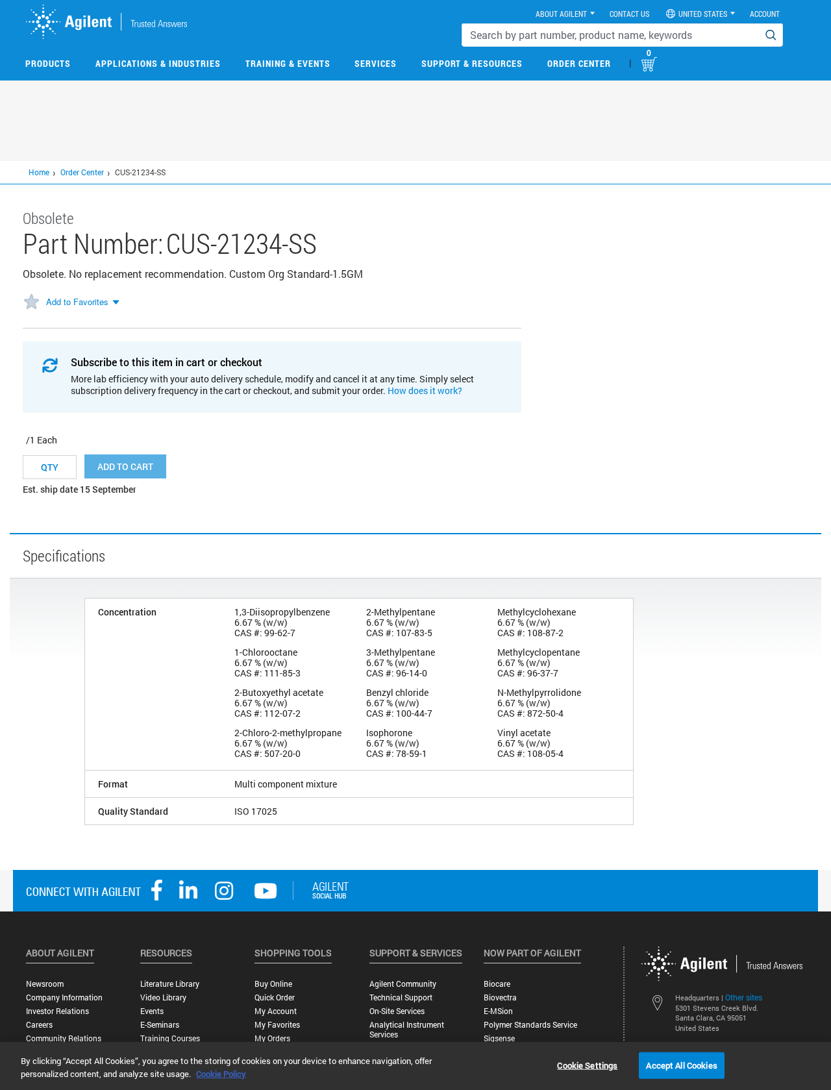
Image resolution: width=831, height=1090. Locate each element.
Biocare (497, 984)
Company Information (64, 997)
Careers (39, 1025)
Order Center (579, 63)
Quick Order (274, 997)
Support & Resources (472, 63)
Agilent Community (402, 984)
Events (152, 1011)
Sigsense (499, 1038)
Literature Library (169, 984)
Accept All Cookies (681, 1065)
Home (39, 172)
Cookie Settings (587, 1065)
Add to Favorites (77, 301)
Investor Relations (57, 1011)
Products (48, 63)
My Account (275, 1011)
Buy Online (273, 984)
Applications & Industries (158, 63)
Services (375, 63)
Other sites (743, 997)
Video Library (163, 997)
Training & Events (287, 63)
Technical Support (400, 997)
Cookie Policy (221, 1074)
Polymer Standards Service (530, 1025)
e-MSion (498, 1011)
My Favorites (277, 1025)
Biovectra (500, 997)
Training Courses (170, 1038)
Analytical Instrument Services (406, 1029)
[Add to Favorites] (31, 302)
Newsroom (45, 984)
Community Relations (63, 1038)
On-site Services (397, 1011)
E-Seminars (159, 1025)
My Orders (272, 1038)
